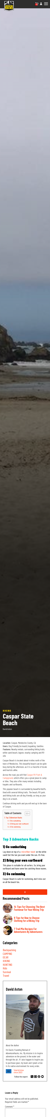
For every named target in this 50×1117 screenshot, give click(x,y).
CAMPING (7, 953)
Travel (6, 975)
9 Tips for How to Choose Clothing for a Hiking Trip (26, 919)
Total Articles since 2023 (19, 1071)
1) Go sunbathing (15, 821)
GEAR (5, 957)
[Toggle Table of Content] (26, 813)
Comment (9, 1106)
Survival (7, 972)
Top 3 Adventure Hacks (14, 817)
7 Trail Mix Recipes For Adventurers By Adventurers (28, 930)
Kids (5, 968)
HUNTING (7, 964)
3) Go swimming (15, 827)
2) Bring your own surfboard (19, 824)
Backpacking (9, 950)
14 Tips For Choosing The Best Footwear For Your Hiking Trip (29, 908)
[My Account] (41, 5)
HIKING (6, 961)
